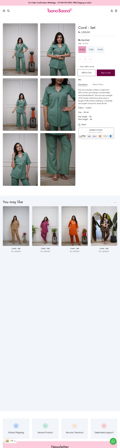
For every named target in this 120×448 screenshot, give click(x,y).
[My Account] (111, 11)
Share (83, 125)
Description (83, 85)
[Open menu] (2, 10)
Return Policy (98, 85)
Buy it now (106, 73)
